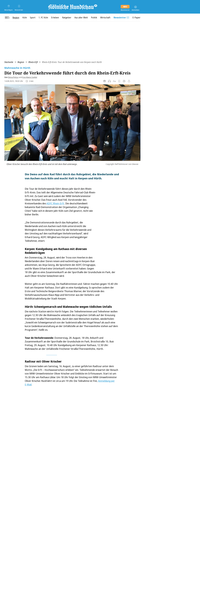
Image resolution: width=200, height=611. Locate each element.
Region (21, 62)
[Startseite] (72, 7)
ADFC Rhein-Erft (55, 203)
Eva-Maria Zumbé (29, 77)
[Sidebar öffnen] (7, 17)
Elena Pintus (13, 77)
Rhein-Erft (33, 62)
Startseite (8, 62)
